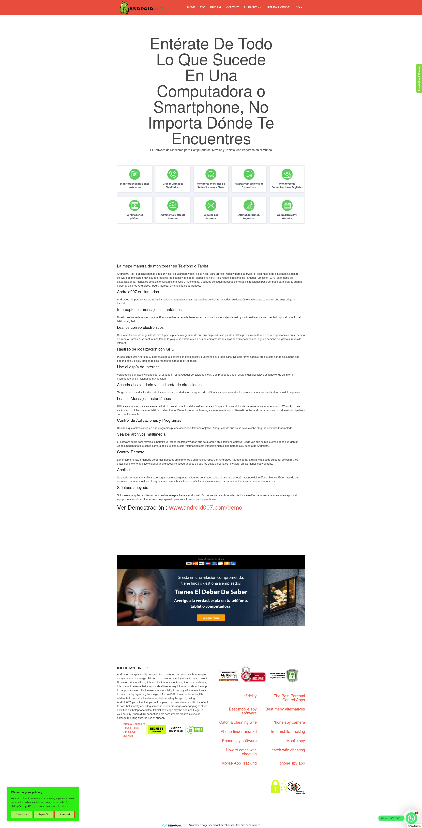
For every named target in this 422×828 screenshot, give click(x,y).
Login (298, 7)
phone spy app (292, 763)
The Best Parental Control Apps (289, 697)
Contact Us (129, 732)
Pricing (215, 7)
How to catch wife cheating (241, 751)
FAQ (202, 7)
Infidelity (249, 695)
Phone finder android (239, 731)
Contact (232, 7)
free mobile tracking (288, 731)
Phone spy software (239, 740)
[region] (43, 804)
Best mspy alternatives (285, 709)
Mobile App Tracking (239, 763)
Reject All (43, 814)
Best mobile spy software (243, 711)
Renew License (278, 7)
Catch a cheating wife (238, 722)
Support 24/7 (253, 7)
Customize (21, 814)
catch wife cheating (288, 750)
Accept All (65, 814)
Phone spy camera (288, 722)
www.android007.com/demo (205, 507)
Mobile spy (295, 740)
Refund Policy (130, 728)
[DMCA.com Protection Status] (195, 729)
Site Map (127, 736)
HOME (191, 7)
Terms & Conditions (133, 724)
